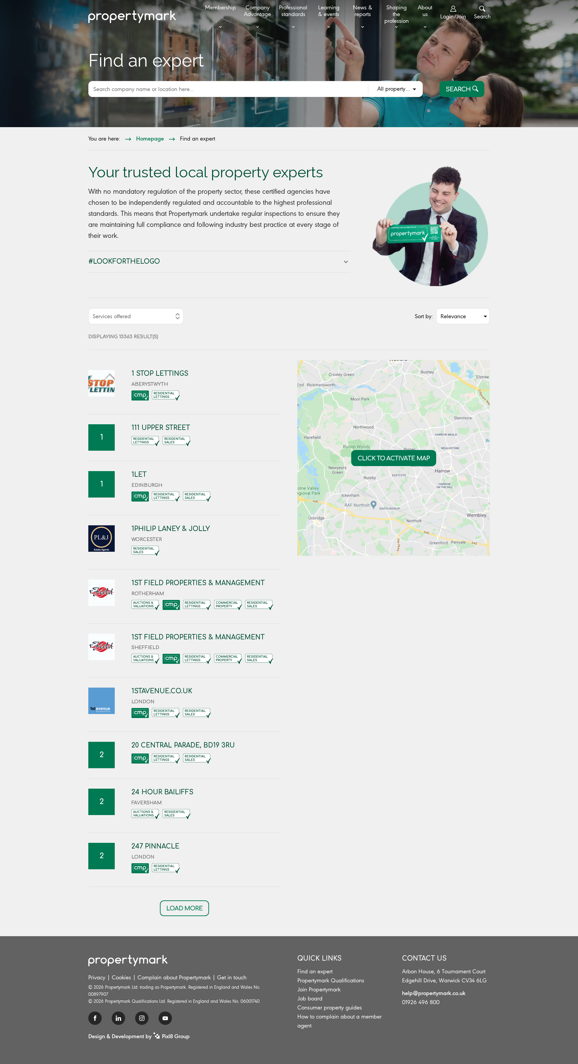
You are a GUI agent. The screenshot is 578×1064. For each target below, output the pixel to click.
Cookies (121, 977)
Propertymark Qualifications (330, 980)
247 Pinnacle (155, 846)
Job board (309, 998)
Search (482, 16)
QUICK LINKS (319, 958)
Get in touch (232, 977)
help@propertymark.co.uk (434, 993)
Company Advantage (257, 10)
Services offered (112, 316)
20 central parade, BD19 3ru (183, 745)
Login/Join (453, 16)
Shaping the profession (396, 14)
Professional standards (293, 10)
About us (425, 10)
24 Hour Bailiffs (162, 792)
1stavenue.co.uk (161, 691)
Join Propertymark (319, 989)
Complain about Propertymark (174, 977)
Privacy (96, 977)
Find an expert (314, 971)
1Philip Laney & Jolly (170, 528)
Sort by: (424, 316)
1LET (139, 474)
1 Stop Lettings (159, 373)
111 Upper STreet (160, 427)
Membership (220, 7)
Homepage (150, 138)
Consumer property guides (329, 1007)
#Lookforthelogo (124, 261)
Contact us (424, 958)
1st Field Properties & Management (198, 583)
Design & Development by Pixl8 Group (139, 1036)
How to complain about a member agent (339, 1021)
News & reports (362, 10)
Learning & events (329, 10)
